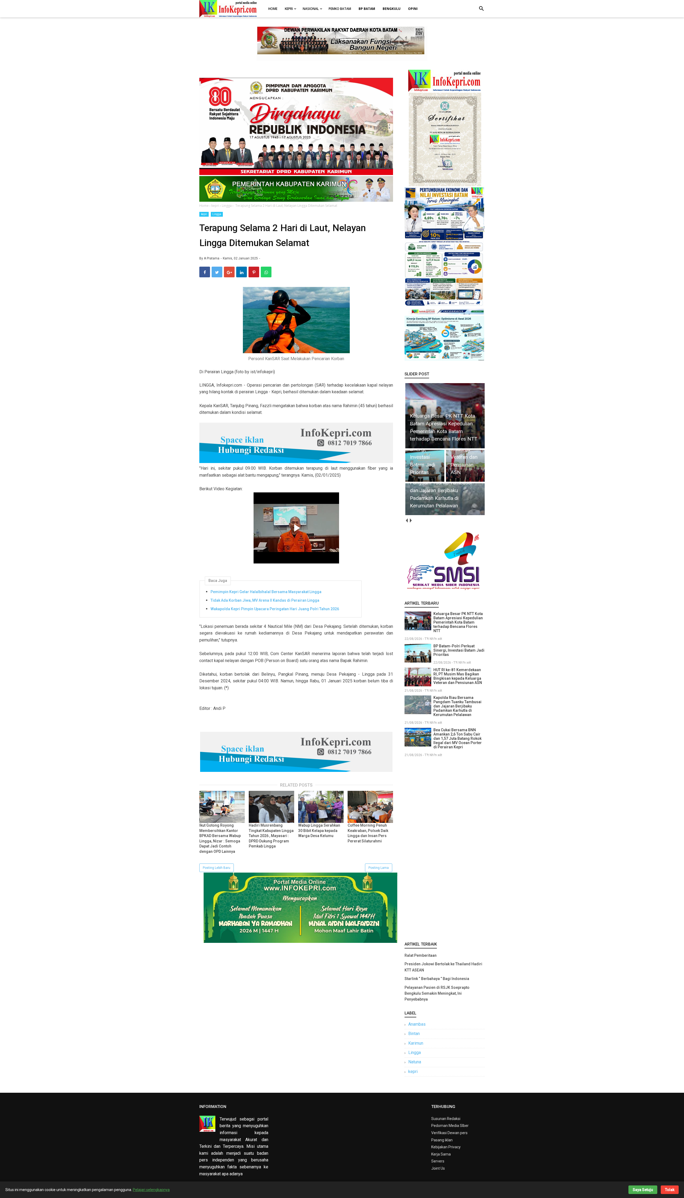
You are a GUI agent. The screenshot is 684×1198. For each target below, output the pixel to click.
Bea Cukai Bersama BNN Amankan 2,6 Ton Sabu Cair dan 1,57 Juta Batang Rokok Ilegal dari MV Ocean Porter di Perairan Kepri (457, 738)
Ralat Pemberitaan (421, 955)
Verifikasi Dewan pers (449, 1133)
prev (407, 520)
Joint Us (438, 1168)
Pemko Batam (340, 8)
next (411, 520)
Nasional (311, 8)
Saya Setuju (643, 1190)
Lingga (216, 214)
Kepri (289, 8)
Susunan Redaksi (445, 1119)
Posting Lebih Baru (216, 868)
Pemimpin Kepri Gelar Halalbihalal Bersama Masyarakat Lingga (266, 592)
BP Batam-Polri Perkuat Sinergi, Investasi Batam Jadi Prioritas (458, 650)
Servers (437, 1161)
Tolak (669, 1190)
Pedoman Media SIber (450, 1125)
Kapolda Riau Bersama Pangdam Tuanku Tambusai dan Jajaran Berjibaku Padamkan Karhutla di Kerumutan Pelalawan (457, 706)
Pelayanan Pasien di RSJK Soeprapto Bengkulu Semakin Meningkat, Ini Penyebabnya (437, 993)
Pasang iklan (442, 1140)
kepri (204, 214)
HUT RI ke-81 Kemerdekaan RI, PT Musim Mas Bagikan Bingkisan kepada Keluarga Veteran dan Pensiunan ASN (457, 676)
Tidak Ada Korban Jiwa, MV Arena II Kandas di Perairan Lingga (265, 600)
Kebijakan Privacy (446, 1147)
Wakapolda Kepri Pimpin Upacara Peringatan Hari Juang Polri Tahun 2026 (275, 609)
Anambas (417, 1024)
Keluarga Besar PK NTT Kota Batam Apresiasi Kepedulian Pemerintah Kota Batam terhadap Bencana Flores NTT (458, 622)
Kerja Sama (441, 1154)
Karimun (415, 1043)
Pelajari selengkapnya (151, 1190)
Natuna (414, 1061)
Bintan (414, 1033)
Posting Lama (378, 868)
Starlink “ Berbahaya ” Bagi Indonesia (437, 979)
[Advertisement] (445, 848)
